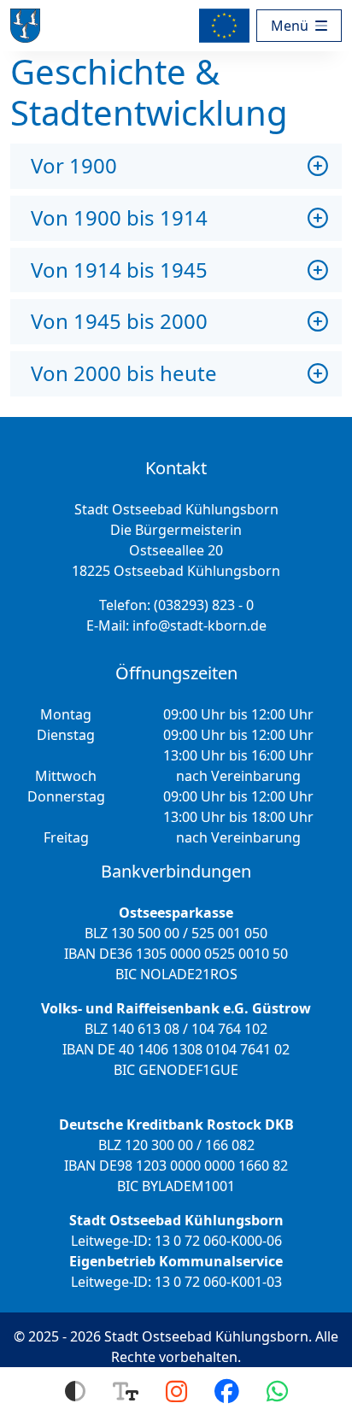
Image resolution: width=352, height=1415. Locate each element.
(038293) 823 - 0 (204, 605)
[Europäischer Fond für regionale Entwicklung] (227, 26)
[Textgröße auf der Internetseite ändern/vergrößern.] (125, 1391)
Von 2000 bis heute (124, 373)
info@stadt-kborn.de (199, 625)
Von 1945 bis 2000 (119, 321)
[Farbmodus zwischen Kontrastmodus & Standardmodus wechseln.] (75, 1391)
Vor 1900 (74, 165)
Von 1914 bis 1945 (119, 269)
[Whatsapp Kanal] (277, 1391)
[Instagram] (176, 1391)
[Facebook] (227, 1391)
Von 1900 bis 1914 (119, 217)
